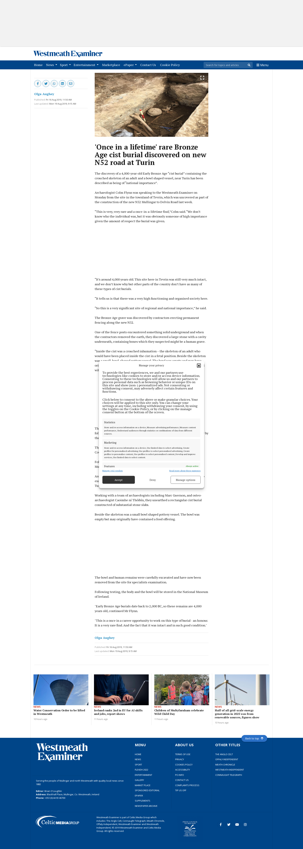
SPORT (138, 764)
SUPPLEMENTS (142, 800)
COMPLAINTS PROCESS (187, 785)
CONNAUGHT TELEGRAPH (228, 774)
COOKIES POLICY (184, 764)
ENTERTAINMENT (143, 774)
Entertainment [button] (85, 65)
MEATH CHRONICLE (225, 764)
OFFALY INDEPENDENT (226, 759)
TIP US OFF (180, 790)
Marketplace (112, 65)
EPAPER (139, 795)
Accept (119, 480)
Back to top (252, 738)
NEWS (138, 759)
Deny (153, 480)
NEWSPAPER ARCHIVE (146, 805)
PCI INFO (179, 774)
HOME (138, 754)
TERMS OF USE (182, 754)
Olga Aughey (44, 94)
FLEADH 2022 (141, 769)
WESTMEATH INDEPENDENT (229, 769)
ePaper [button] (129, 65)
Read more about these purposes (185, 471)
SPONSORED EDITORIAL (147, 790)
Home (39, 65)
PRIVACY (179, 759)
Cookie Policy (170, 65)
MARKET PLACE (142, 785)
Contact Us (148, 65)
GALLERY (139, 780)
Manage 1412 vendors (112, 471)
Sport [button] (64, 65)
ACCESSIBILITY (182, 769)
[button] (199, 365)
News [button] (50, 65)
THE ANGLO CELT (224, 754)
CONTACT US (182, 780)
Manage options (185, 480)
